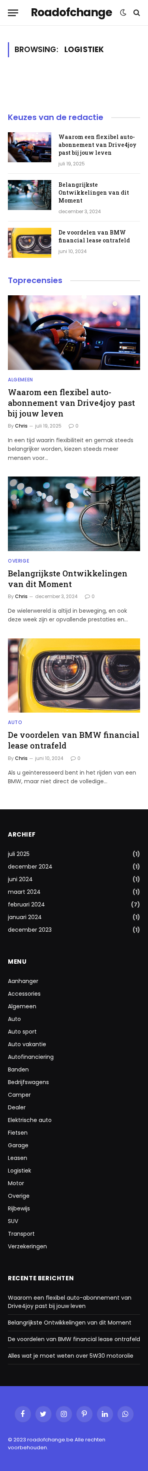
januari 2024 (25, 917)
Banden (18, 1069)
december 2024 (30, 867)
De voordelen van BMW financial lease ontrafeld (94, 236)
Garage (18, 1145)
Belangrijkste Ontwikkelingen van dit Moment (93, 192)
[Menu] (13, 13)
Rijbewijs (19, 1208)
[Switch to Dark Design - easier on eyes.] (123, 12)
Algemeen (22, 1006)
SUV (13, 1221)
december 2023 (30, 930)
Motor (16, 1183)
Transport (21, 1234)
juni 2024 (20, 879)
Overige (19, 1196)
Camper (19, 1095)
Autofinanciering (31, 1057)
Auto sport (22, 1032)
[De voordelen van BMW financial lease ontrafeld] (29, 243)
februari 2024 (26, 904)
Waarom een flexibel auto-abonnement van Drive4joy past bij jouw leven (97, 144)
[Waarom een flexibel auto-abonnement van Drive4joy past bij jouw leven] (29, 147)
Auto (14, 1019)
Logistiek (19, 1171)
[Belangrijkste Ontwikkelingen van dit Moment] (29, 195)
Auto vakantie (27, 1044)
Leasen (17, 1158)
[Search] (136, 13)
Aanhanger (23, 981)
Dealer (17, 1107)
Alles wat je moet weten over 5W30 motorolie (70, 1356)
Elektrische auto (30, 1120)
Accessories (24, 994)
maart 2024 (24, 892)
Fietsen (18, 1133)
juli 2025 (19, 854)
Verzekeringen (27, 1246)
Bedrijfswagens (28, 1082)
